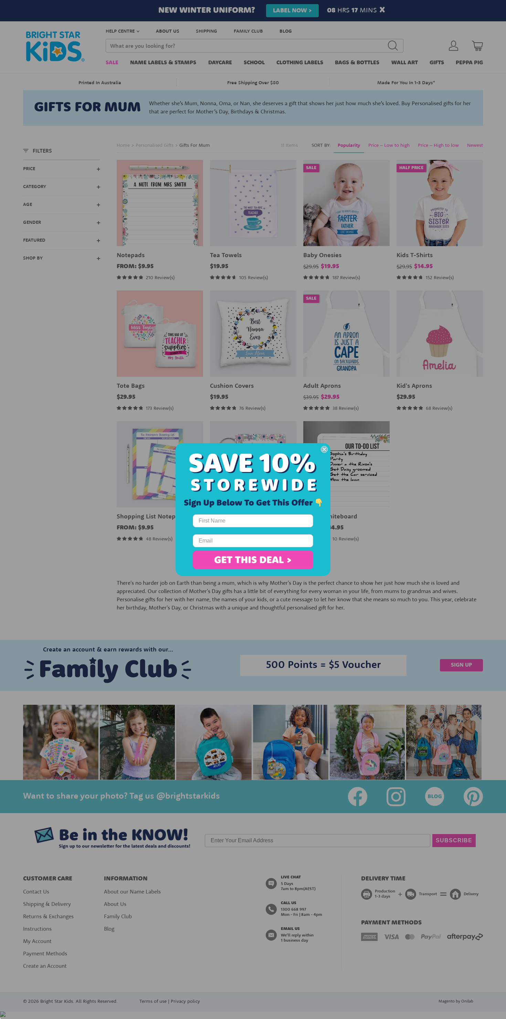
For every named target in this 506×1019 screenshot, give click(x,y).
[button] (253, 560)
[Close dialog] (324, 449)
